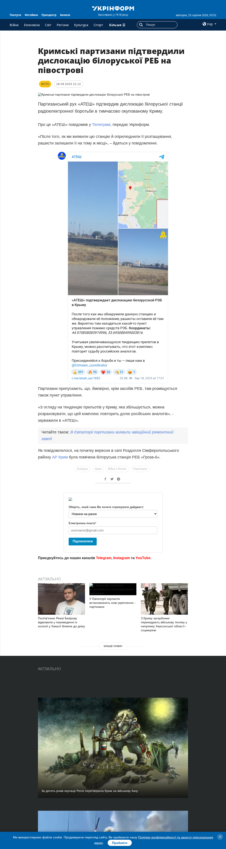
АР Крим (60, 457)
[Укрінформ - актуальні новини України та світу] (113, 8)
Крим (98, 468)
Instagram (121, 558)
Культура (81, 25)
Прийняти (119, 843)
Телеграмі (101, 124)
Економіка (32, 25)
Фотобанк (31, 15)
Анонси (65, 15)
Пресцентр (48, 15)
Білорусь (82, 468)
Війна (14, 25)
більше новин (113, 646)
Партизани (140, 468)
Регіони (63, 25)
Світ (48, 25)
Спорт (98, 25)
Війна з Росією (117, 468)
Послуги (15, 15)
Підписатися (83, 541)
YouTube (143, 558)
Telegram (103, 558)
